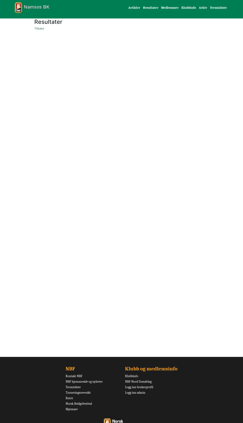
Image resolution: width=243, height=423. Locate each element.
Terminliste (218, 8)
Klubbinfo (188, 8)
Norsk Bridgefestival (79, 404)
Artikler (134, 8)
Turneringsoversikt (78, 393)
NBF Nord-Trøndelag (138, 382)
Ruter (69, 398)
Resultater (150, 8)
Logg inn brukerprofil (139, 387)
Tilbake (39, 28)
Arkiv (203, 8)
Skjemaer (72, 409)
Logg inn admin (135, 393)
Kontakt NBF (74, 376)
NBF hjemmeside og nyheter (84, 382)
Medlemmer (170, 8)
